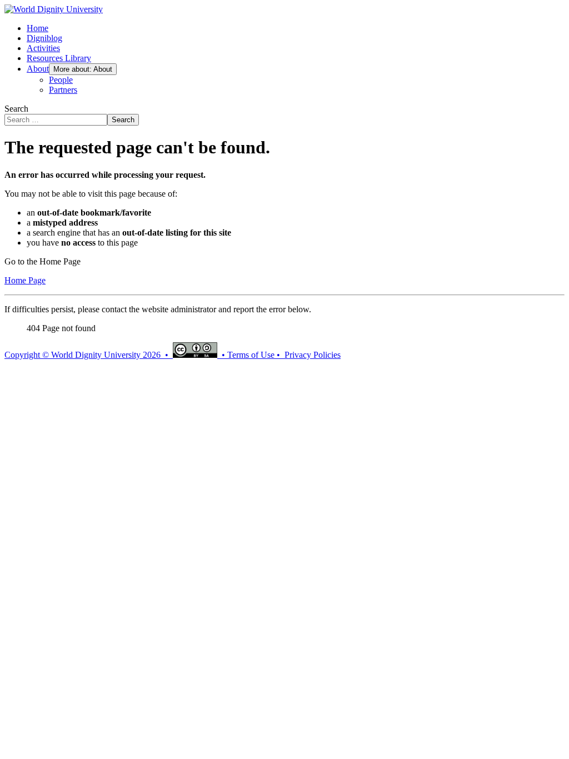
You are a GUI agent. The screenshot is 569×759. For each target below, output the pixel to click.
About (38, 68)
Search (16, 108)
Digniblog (44, 38)
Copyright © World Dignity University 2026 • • (115, 354)
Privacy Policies (312, 354)
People (61, 79)
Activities (43, 48)
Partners (63, 89)
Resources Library (59, 58)
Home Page (25, 280)
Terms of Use (250, 354)
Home (37, 28)
